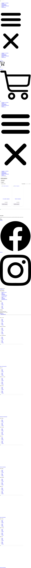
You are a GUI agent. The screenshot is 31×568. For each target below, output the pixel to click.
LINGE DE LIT (4, 7)
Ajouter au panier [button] (4, 204)
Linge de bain (3, 294)
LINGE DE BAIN (4, 5)
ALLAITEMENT (4, 4)
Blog (2, 302)
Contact (3, 304)
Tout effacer (2, 180)
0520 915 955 (2, 313)
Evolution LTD (2, 289)
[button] (11, 30)
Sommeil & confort (4, 292)
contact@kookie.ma (3, 314)
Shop (2, 303)
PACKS (3, 6)
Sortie (2, 297)
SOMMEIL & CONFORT (5, 102)
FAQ (2, 307)
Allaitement (3, 293)
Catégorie (2, 182)
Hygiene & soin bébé (4, 295)
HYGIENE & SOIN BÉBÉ (5, 105)
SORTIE (3, 3)
